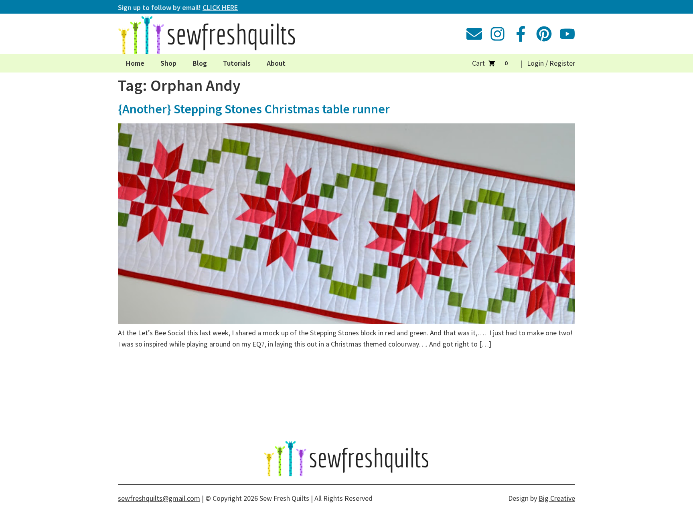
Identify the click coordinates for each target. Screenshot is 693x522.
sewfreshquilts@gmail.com (159, 498)
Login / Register (551, 63)
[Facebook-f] (521, 34)
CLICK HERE (220, 7)
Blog (199, 63)
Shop (168, 63)
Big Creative (557, 498)
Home (135, 63)
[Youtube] (567, 34)
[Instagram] (497, 34)
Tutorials (237, 63)
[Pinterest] (544, 34)
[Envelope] (474, 34)
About (276, 63)
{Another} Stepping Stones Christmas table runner (254, 109)
